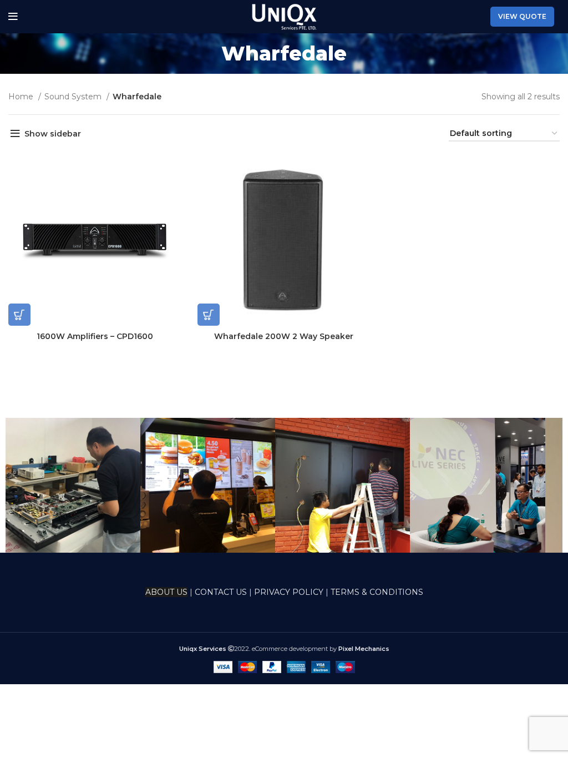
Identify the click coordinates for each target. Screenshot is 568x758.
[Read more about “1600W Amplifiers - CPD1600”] (19, 315)
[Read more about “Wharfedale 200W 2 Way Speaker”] (208, 315)
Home (22, 97)
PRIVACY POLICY (288, 592)
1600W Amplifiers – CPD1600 (95, 336)
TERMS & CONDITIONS (377, 592)
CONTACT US (222, 592)
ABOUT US (166, 592)
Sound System (74, 97)
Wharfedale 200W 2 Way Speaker (283, 336)
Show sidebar (52, 134)
